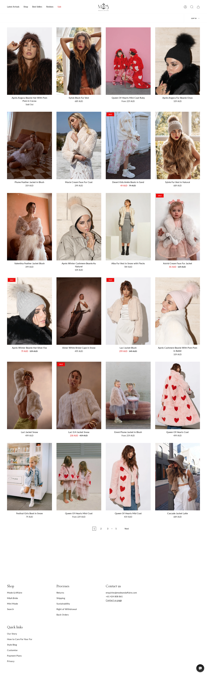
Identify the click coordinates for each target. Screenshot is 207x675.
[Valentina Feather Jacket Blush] (29, 226)
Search (10, 609)
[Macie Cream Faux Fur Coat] (78, 145)
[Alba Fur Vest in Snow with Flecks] (128, 226)
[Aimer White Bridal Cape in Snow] (78, 311)
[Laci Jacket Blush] (128, 311)
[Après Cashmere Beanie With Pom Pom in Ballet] (177, 311)
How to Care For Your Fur (19, 639)
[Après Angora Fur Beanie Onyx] (177, 61)
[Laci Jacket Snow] (29, 395)
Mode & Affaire (14, 592)
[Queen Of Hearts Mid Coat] (128, 476)
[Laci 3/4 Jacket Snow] (78, 395)
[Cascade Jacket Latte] (177, 476)
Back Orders (62, 614)
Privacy (10, 661)
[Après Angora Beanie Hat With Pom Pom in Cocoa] (29, 61)
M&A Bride (12, 598)
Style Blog (12, 644)
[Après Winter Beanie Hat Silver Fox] (29, 311)
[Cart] (198, 7)
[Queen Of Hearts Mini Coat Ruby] (128, 61)
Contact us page (114, 600)
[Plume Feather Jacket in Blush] (29, 145)
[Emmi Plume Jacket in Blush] (128, 395)
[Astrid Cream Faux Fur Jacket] (177, 226)
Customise (12, 650)
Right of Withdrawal (66, 609)
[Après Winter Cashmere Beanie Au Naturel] (78, 226)
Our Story (12, 633)
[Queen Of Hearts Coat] (177, 395)
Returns (60, 592)
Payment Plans (14, 655)
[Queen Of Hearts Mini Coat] (78, 476)
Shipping (60, 598)
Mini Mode (12, 603)
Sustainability (63, 603)
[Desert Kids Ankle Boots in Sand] (128, 145)
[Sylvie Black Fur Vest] (78, 61)
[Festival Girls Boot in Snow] (29, 476)
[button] (25, 7)
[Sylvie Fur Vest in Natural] (177, 145)
